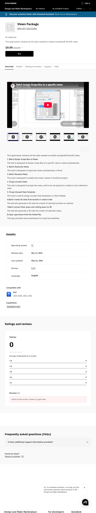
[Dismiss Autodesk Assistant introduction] (84, 487)
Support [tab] (48, 66)
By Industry (40, 8)
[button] (48, 442)
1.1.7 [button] (33, 268)
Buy (19, 53)
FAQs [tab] (56, 66)
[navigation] (48, 9)
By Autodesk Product (61, 8)
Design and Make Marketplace (18, 8)
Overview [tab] (9, 66)
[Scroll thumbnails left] (82, 149)
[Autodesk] (11, 3)
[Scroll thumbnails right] (87, 149)
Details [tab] (19, 66)
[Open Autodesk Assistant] (85, 502)
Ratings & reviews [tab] (33, 66)
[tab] (13, 137)
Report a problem (12, 456)
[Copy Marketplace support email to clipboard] (22, 456)
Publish (79, 8)
